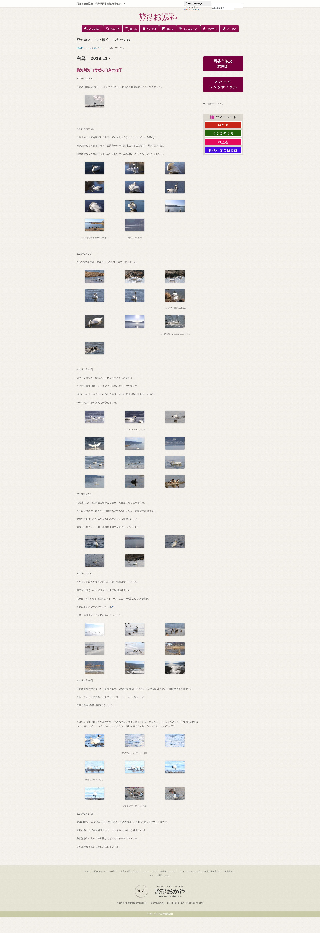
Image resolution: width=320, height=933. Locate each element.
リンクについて (149, 871)
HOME (80, 48)
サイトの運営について (160, 875)
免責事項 (228, 871)
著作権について (167, 871)
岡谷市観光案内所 (223, 63)
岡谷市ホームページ (103, 871)
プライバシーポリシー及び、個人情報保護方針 (199, 871)
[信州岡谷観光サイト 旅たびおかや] (158, 17)
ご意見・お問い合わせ (128, 871)
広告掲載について (214, 103)
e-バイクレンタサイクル (223, 84)
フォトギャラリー (96, 48)
